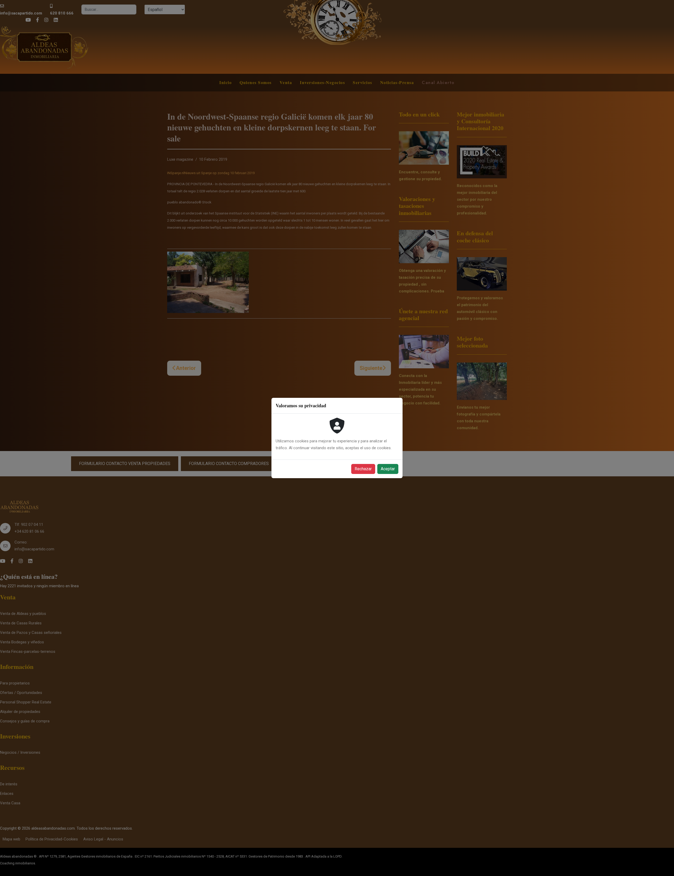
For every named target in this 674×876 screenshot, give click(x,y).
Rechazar (363, 468)
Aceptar (388, 468)
